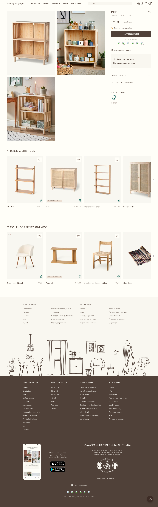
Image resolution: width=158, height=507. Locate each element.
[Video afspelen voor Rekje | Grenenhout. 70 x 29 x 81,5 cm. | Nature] (81, 43)
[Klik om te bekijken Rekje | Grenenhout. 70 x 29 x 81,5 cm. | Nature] (31, 43)
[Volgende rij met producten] (153, 180)
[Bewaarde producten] (146, 3)
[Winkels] (138, 3)
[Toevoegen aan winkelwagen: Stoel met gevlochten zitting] (118, 287)
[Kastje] (64, 179)
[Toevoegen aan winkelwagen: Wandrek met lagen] (118, 210)
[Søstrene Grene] (16, 3)
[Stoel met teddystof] (25, 255)
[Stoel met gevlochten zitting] (102, 255)
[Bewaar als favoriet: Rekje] (149, 12)
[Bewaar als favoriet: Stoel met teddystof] (40, 236)
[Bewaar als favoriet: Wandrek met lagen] (117, 160)
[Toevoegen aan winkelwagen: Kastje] (79, 210)
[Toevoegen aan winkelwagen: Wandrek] (40, 210)
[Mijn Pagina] (142, 3)
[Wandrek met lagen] (102, 179)
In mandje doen (131, 34)
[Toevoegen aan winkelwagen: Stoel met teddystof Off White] (40, 287)
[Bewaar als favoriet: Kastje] (78, 160)
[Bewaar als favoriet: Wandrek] (40, 160)
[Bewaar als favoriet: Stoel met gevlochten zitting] (117, 236)
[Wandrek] (25, 179)
